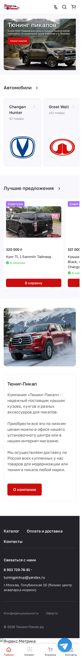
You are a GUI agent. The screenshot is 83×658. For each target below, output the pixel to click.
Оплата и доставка (45, 531)
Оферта (52, 613)
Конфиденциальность (21, 613)
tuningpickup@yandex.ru (24, 577)
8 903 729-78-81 (17, 570)
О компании (24, 487)
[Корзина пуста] (73, 7)
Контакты (13, 541)
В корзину (33, 280)
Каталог (11, 531)
